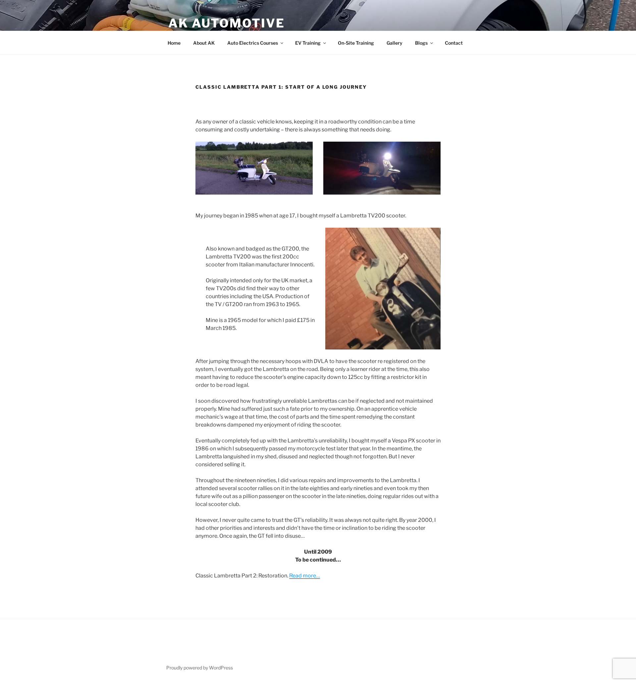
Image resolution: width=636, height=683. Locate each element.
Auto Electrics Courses (252, 43)
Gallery (394, 43)
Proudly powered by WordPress (199, 667)
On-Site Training (356, 43)
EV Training (308, 43)
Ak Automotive (226, 23)
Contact (454, 43)
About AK (204, 43)
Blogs (421, 43)
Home (174, 43)
